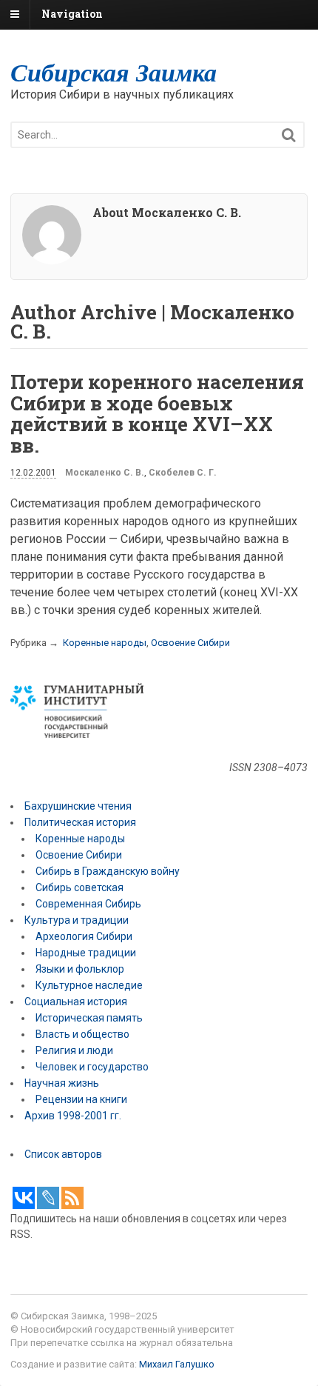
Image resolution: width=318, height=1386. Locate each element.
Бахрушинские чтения (78, 806)
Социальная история (75, 1001)
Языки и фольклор (79, 969)
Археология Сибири (83, 936)
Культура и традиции (76, 920)
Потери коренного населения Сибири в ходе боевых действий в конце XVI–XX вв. (157, 413)
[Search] (289, 135)
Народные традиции (85, 953)
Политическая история (80, 822)
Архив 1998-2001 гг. (74, 1116)
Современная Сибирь (88, 904)
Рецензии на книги (81, 1099)
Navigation (72, 14)
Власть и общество (82, 1034)
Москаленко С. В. (104, 472)
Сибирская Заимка (113, 72)
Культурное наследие (89, 985)
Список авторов (63, 1154)
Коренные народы (104, 642)
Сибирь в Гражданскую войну (107, 871)
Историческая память (89, 1018)
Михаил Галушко (176, 1364)
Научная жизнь (61, 1083)
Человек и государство (92, 1067)
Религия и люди (74, 1050)
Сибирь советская (79, 887)
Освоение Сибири (190, 642)
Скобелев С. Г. (183, 472)
